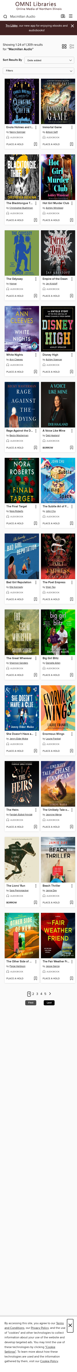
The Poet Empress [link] (54, 582)
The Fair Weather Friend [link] (56, 961)
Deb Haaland (52, 435)
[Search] (5, 16)
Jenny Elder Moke (19, 738)
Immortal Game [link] (52, 127)
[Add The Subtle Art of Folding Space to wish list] (71, 523)
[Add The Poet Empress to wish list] (71, 599)
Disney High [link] (50, 355)
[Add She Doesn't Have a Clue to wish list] (35, 751)
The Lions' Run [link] (15, 886)
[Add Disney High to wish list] (71, 372)
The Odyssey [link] (14, 279)
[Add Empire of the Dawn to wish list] (71, 296)
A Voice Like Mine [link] (54, 431)
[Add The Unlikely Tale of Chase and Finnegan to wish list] (71, 827)
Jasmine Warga (54, 814)
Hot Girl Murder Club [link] (56, 203)
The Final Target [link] (16, 506)
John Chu (51, 511)
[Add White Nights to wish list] (35, 372)
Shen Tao (51, 587)
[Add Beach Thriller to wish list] (71, 902)
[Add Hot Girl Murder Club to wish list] (71, 220)
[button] (64, 47)
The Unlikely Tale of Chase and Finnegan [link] (56, 810)
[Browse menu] (70, 16)
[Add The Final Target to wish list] (35, 523)
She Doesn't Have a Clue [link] (20, 734)
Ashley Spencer (54, 359)
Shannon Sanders (19, 663)
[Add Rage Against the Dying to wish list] (35, 448)
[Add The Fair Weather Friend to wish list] (71, 978)
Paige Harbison (17, 966)
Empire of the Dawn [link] (55, 279)
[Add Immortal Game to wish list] (71, 144)
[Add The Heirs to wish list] (35, 827)
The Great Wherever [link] (19, 658)
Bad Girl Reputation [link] (18, 582)
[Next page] (50, 994)
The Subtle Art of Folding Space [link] (56, 506)
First (30, 1002)
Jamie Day (51, 890)
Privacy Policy (40, 1328)
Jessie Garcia (53, 966)
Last (49, 1002)
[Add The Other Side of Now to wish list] (35, 978)
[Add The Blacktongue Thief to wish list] (35, 220)
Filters (9, 70)
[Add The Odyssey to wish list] (35, 296)
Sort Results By (12, 60)
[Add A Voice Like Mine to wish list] (71, 448)
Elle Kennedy (16, 587)
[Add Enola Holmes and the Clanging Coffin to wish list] (35, 144)
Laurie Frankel (53, 738)
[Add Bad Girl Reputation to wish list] (35, 599)
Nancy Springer (17, 132)
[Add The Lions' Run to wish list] (35, 902)
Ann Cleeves (16, 359)
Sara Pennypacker (19, 890)
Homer (13, 283)
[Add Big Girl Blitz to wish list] (71, 675)
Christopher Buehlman (21, 207)
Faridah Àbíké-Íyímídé (21, 814)
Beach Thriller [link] (51, 886)
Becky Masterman (19, 435)
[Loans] (63, 16)
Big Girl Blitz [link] (50, 658)
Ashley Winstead (54, 207)
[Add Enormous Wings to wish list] (71, 751)
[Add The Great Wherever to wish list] (35, 675)
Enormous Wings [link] (53, 734)
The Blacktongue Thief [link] (20, 203)
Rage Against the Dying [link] (20, 431)
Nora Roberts (16, 511)
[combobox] (31, 16)
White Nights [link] (14, 355)
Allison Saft (52, 132)
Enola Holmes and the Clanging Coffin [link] (20, 127)
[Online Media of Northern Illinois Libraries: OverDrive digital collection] (38, 6)
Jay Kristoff (51, 283)
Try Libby (12, 26)
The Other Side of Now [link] (20, 961)
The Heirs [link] (12, 810)
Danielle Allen (53, 663)
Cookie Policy (49, 1361)
